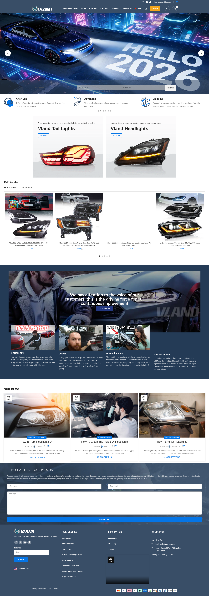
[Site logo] (42, 9)
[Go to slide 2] (101, 111)
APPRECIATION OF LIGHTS (36, 437)
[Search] (145, 8)
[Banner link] (68, 147)
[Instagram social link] (143, 2)
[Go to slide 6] (110, 111)
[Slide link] (104, 53)
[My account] (167, 8)
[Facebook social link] (139, 2)
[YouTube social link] (146, 2)
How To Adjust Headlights (172, 441)
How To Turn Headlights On (37, 441)
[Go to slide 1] (98, 111)
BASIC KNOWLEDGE (104, 437)
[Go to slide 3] (103, 111)
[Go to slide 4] (105, 111)
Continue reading (37, 457)
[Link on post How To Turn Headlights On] (37, 415)
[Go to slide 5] (108, 111)
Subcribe (17, 548)
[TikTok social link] (150, 2)
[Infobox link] (36, 102)
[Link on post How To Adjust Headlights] (172, 415)
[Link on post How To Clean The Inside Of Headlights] (104, 415)
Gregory (39, 446)
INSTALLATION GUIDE (172, 437)
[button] (8, 53)
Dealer (155, 8)
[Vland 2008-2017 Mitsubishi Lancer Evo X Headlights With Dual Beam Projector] (129, 217)
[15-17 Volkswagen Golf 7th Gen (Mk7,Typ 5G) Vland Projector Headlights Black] (180, 217)
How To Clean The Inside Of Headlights (104, 441)
